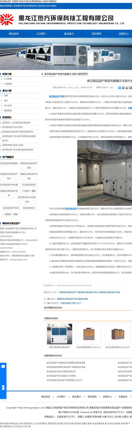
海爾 (6, 96)
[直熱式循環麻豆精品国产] (59, 334)
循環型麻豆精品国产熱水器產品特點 (72, 299)
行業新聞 (8, 84)
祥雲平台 (97, 412)
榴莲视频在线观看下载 (57, 424)
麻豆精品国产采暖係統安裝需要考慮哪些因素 (66, 363)
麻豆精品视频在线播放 (77, 424)
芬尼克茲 (8, 106)
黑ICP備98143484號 (68, 412)
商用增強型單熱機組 (9, 163)
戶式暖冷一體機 (29, 191)
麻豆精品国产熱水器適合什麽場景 (61, 376)
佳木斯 (118, 416)
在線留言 (122, 396)
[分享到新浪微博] (127, 87)
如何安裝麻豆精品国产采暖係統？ (65, 380)
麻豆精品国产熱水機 (9, 185)
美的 (6, 101)
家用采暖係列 (29, 208)
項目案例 (96, 33)
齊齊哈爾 (96, 416)
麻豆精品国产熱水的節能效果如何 (61, 371)
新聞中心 (107, 396)
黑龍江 (81, 416)
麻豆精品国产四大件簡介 (12, 127)
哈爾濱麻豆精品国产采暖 (109, 292)
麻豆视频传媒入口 (27, 424)
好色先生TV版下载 (23, 426)
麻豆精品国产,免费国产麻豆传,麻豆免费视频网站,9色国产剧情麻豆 (28, 1)
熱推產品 (48, 416)
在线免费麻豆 (41, 424)
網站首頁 (14, 33)
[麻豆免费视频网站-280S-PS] (117, 334)
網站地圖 (4, 424)
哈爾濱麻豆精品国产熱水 (87, 292)
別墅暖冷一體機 (11, 214)
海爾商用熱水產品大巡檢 (12, 145)
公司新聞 (8, 79)
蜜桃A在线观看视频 (95, 424)
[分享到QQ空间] (123, 87)
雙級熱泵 (8, 111)
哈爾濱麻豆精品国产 (67, 292)
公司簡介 (41, 33)
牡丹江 (110, 416)
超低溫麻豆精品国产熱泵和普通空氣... (18, 132)
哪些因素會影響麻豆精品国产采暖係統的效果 (66, 367)
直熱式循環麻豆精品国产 (59, 347)
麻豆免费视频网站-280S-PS (118, 347)
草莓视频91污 (8, 426)
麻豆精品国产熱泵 (11, 208)
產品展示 (69, 33)
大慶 (104, 416)
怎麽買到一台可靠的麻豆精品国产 (16, 123)
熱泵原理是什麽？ (71, 303)
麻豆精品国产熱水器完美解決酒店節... (18, 150)
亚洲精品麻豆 (13, 424)
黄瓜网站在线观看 (112, 424)
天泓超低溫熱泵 (29, 185)
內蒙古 (125, 416)
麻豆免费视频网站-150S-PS (89, 347)
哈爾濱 (88, 416)
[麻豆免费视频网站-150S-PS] (88, 334)
